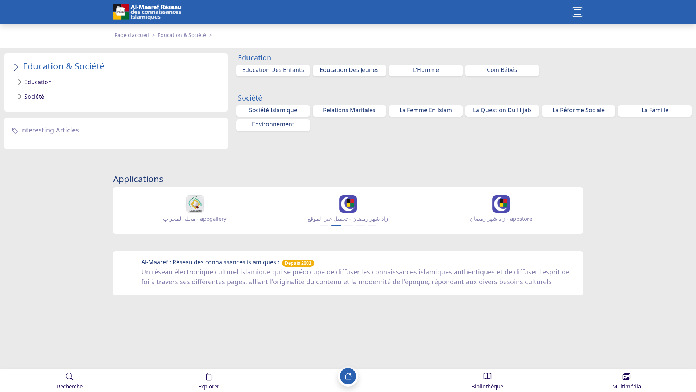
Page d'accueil (132, 35)
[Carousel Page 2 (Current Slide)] (336, 225)
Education (38, 82)
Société (34, 97)
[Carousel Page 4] (360, 225)
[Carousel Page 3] (348, 225)
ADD (64, 362)
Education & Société (182, 35)
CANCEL (41, 362)
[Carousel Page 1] (324, 225)
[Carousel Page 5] (372, 225)
